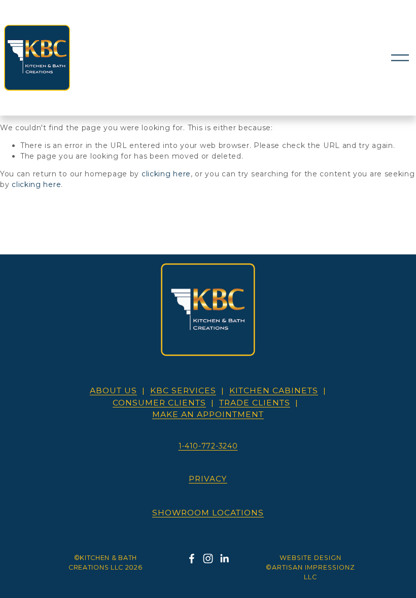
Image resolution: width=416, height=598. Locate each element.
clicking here (166, 173)
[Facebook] (192, 558)
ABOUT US (113, 390)
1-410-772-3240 (208, 446)
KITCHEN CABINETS (273, 390)
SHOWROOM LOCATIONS (208, 512)
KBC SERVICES (183, 390)
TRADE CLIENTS (254, 402)
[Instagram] (208, 558)
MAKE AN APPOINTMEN (208, 414)
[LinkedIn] (224, 558)
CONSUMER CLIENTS (159, 402)
